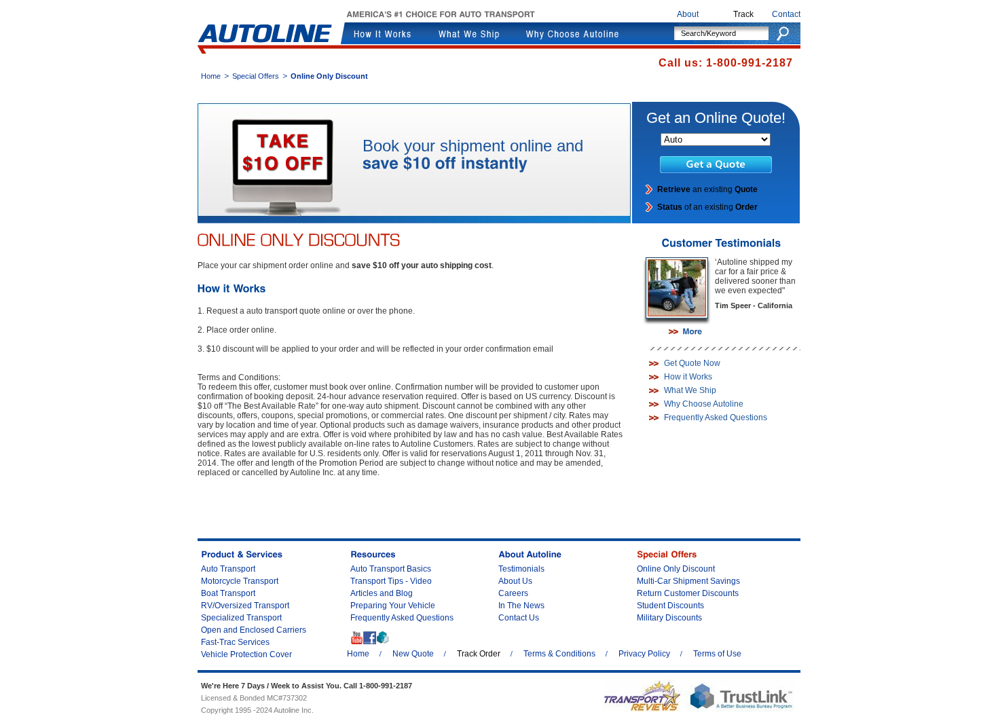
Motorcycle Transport (239, 581)
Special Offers (255, 76)
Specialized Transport (241, 618)
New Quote (413, 654)
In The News (521, 605)
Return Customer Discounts (688, 593)
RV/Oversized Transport (245, 605)
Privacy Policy (644, 654)
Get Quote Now (692, 363)
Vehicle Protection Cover (246, 654)
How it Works (688, 377)
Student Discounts (670, 605)
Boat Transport (228, 593)
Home (211, 76)
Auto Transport (228, 569)
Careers (513, 593)
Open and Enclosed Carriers (253, 630)
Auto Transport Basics (390, 569)
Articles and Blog (381, 593)
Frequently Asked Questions (715, 417)
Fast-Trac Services (235, 642)
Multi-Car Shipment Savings (688, 581)
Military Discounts (669, 618)
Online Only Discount (676, 569)
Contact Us (518, 618)
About (688, 14)
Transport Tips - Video (391, 581)
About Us (515, 581)
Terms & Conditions (559, 654)
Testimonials (521, 569)
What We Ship (690, 390)
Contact (786, 14)
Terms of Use (717, 654)
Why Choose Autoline (703, 404)
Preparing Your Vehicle (392, 605)
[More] (685, 332)
